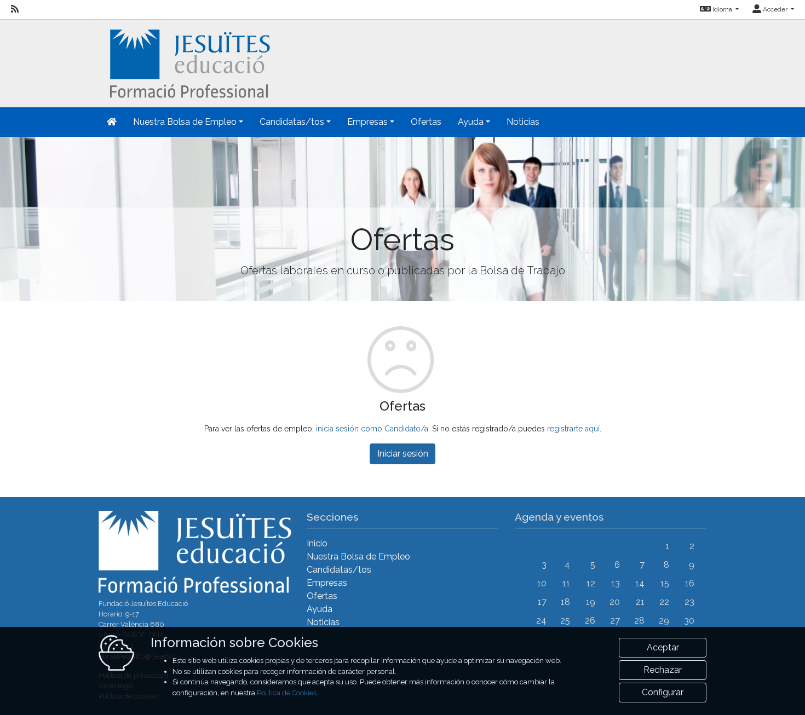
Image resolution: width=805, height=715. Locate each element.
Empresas (327, 583)
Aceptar (663, 647)
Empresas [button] (367, 122)
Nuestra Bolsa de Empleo (358, 556)
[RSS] (15, 9)
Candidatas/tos (339, 569)
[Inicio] (189, 62)
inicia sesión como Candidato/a (372, 428)
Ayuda (319, 609)
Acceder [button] (775, 9)
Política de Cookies (287, 693)
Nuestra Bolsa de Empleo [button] (185, 122)
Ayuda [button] (471, 122)
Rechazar (662, 670)
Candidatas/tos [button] (292, 122)
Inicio (317, 543)
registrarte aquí (573, 428)
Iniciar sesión (402, 453)
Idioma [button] (722, 9)
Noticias (523, 122)
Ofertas (426, 122)
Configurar (662, 692)
